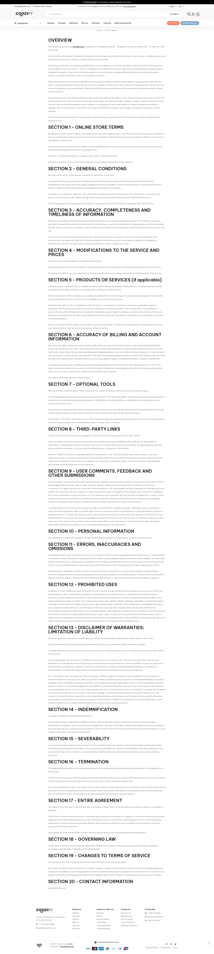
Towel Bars (101, 922)
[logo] (23, 14)
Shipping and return (129, 925)
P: (37, 924)
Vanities (51, 23)
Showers (96, 23)
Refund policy (127, 916)
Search (175, 14)
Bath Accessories (123, 23)
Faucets (107, 23)
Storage (62, 23)
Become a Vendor (155, 917)
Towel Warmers (103, 928)
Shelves (75, 919)
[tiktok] (175, 944)
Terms (175, 948)
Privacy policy (127, 919)
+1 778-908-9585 (46, 924)
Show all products (129, 6)
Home (99, 30)
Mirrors (84, 23)
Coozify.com (78, 47)
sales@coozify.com (23, 6)
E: (37, 928)
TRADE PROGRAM (90, 2)
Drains (99, 916)
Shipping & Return (151, 948)
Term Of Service (128, 922)
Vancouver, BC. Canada (43, 6)
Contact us (125, 913)
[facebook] (166, 944)
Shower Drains (103, 919)
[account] (193, 14)
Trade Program (154, 913)
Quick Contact (154, 920)
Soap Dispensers (104, 925)
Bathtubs (73, 23)
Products (48, 917)
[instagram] (171, 944)
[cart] (198, 14)
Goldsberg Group (67, 947)
